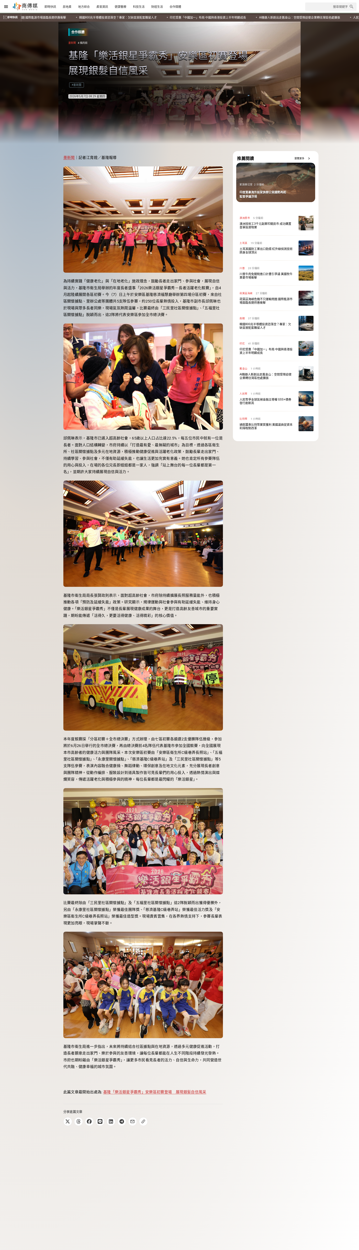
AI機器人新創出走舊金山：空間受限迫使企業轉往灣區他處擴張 (82, 17)
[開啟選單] (6, 6)
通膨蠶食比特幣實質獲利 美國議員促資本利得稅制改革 (250, 17)
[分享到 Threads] (78, 1121)
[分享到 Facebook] (89, 1121)
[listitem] (275, 222)
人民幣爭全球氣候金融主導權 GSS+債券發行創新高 (169, 17)
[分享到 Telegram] (121, 1121)
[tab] (50, 7)
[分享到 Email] (132, 1121)
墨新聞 (69, 157)
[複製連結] (143, 1121)
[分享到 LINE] (100, 1121)
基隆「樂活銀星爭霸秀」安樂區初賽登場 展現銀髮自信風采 (154, 1092)
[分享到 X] (67, 1121)
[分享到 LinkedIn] (111, 1121)
